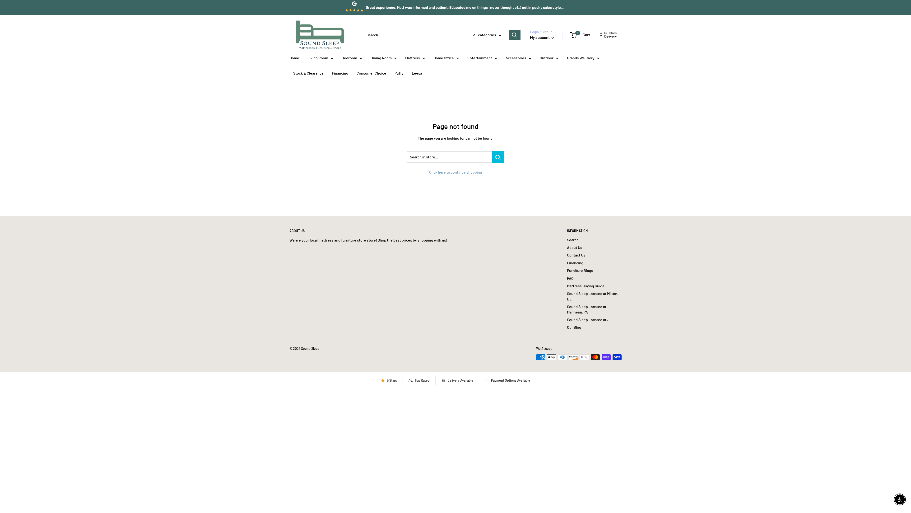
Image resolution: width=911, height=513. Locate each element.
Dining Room (381, 58)
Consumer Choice (371, 73)
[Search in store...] (498, 157)
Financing (340, 73)
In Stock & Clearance (306, 73)
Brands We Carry (581, 58)
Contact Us (576, 255)
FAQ (570, 278)
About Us (574, 247)
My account (540, 37)
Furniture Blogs (580, 270)
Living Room (317, 58)
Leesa (417, 73)
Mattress (412, 58)
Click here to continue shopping (455, 172)
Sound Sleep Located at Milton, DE (592, 296)
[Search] (515, 35)
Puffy (399, 73)
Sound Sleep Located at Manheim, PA (586, 309)
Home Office (443, 58)
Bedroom (349, 58)
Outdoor (546, 58)
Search (573, 240)
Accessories (516, 58)
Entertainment (479, 58)
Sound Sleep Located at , (587, 319)
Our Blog (574, 327)
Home (294, 58)
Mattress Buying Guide (585, 286)
